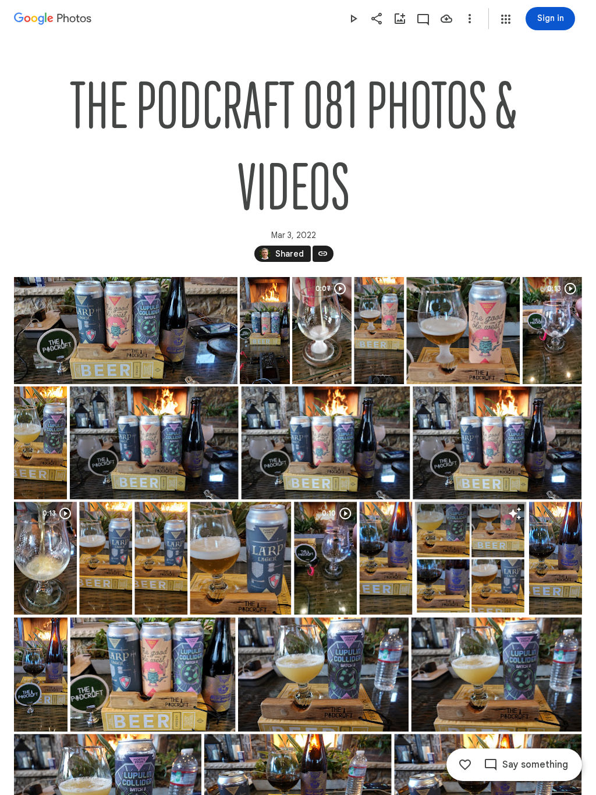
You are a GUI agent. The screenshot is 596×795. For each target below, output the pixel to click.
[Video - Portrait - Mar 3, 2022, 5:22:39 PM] (322, 330)
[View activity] (423, 18)
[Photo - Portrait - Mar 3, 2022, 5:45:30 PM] (385, 558)
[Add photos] (399, 18)
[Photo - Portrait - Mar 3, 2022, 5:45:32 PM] (555, 558)
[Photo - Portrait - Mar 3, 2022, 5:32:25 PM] (40, 442)
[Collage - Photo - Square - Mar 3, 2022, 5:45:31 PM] (471, 558)
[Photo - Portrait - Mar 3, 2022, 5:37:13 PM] (105, 558)
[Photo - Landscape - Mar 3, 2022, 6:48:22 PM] (496, 674)
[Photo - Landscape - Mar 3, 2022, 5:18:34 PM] (125, 330)
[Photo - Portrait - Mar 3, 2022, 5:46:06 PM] (41, 674)
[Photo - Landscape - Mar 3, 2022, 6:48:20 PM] (323, 674)
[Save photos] (446, 18)
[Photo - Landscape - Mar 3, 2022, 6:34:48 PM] (325, 442)
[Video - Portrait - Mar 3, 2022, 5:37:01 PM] (45, 558)
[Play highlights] (353, 19)
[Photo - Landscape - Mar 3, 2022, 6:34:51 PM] (497, 442)
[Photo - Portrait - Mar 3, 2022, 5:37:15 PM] (160, 558)
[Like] (465, 764)
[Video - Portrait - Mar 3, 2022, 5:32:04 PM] (552, 330)
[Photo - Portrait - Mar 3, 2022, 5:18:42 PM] (265, 330)
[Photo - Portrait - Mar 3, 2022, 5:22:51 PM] (379, 330)
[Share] (376, 18)
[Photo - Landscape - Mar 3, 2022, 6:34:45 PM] (154, 442)
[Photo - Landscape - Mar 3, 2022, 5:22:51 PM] (463, 330)
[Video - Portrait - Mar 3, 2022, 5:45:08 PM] (325, 558)
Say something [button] (535, 765)
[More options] (469, 18)
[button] (505, 19)
